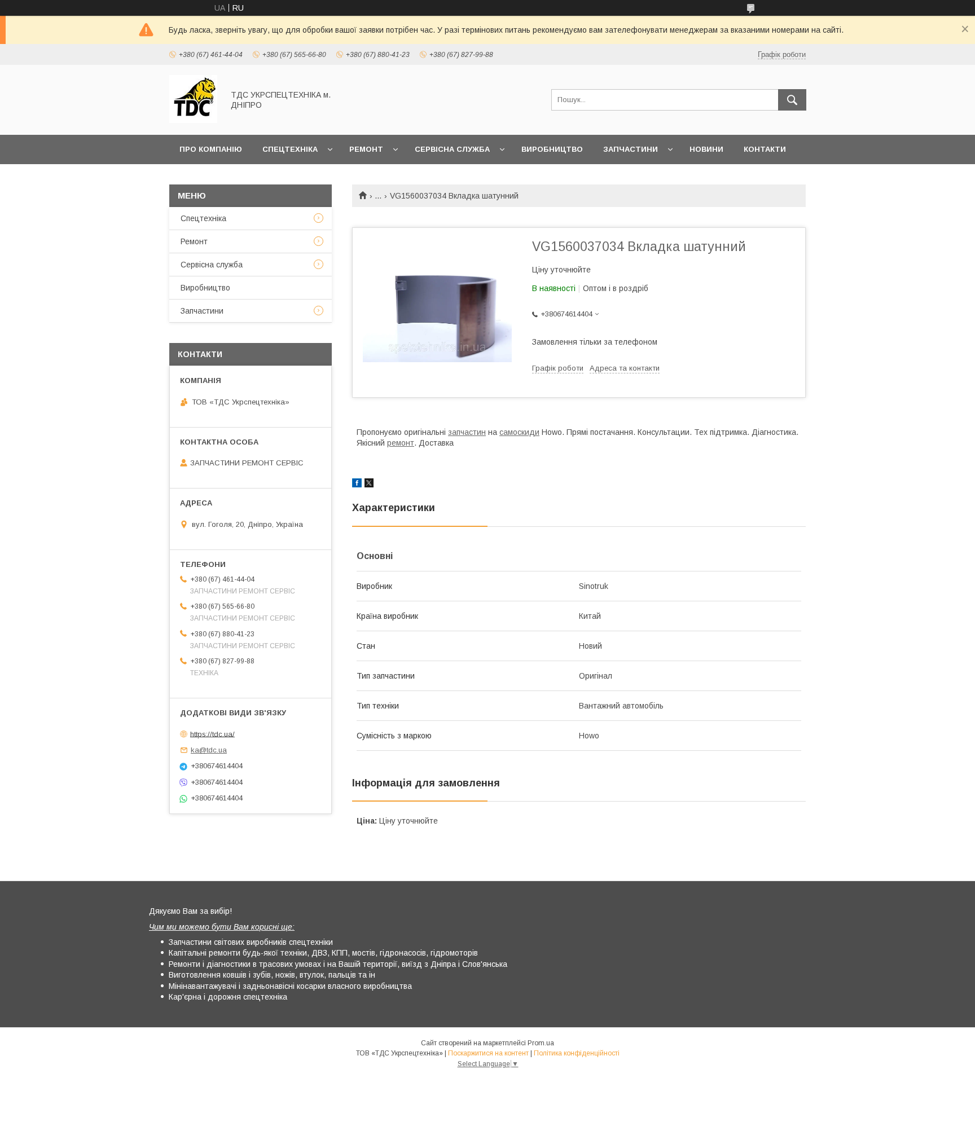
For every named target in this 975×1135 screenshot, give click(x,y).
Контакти (765, 149)
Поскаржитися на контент (488, 1053)
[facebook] (357, 484)
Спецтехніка (290, 149)
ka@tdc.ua (209, 750)
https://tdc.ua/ (212, 733)
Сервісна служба (452, 149)
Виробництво (552, 149)
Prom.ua (541, 1043)
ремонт (400, 442)
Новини (706, 149)
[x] (369, 484)
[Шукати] (792, 100)
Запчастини (630, 149)
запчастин (467, 432)
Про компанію (210, 149)
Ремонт (366, 149)
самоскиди (519, 432)
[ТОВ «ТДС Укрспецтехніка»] (193, 120)
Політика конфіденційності (577, 1053)
